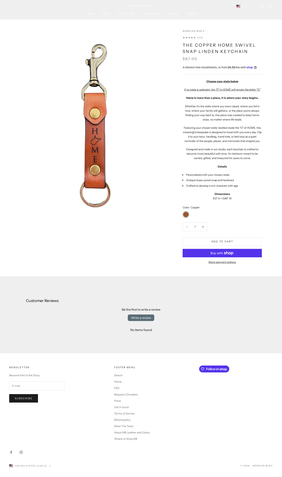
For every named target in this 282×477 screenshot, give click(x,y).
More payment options (222, 262)
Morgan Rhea (194, 31)
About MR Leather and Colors (132, 432)
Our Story (150, 13)
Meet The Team (124, 426)
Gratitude (126, 13)
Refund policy (122, 420)
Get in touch (121, 407)
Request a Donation (126, 394)
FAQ (116, 388)
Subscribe (23, 398)
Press (192, 13)
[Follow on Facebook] (11, 452)
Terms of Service (124, 413)
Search (118, 375)
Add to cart (222, 241)
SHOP (106, 13)
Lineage (173, 13)
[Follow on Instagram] (21, 452)
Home (89, 13)
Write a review (141, 318)
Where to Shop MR (125, 439)
